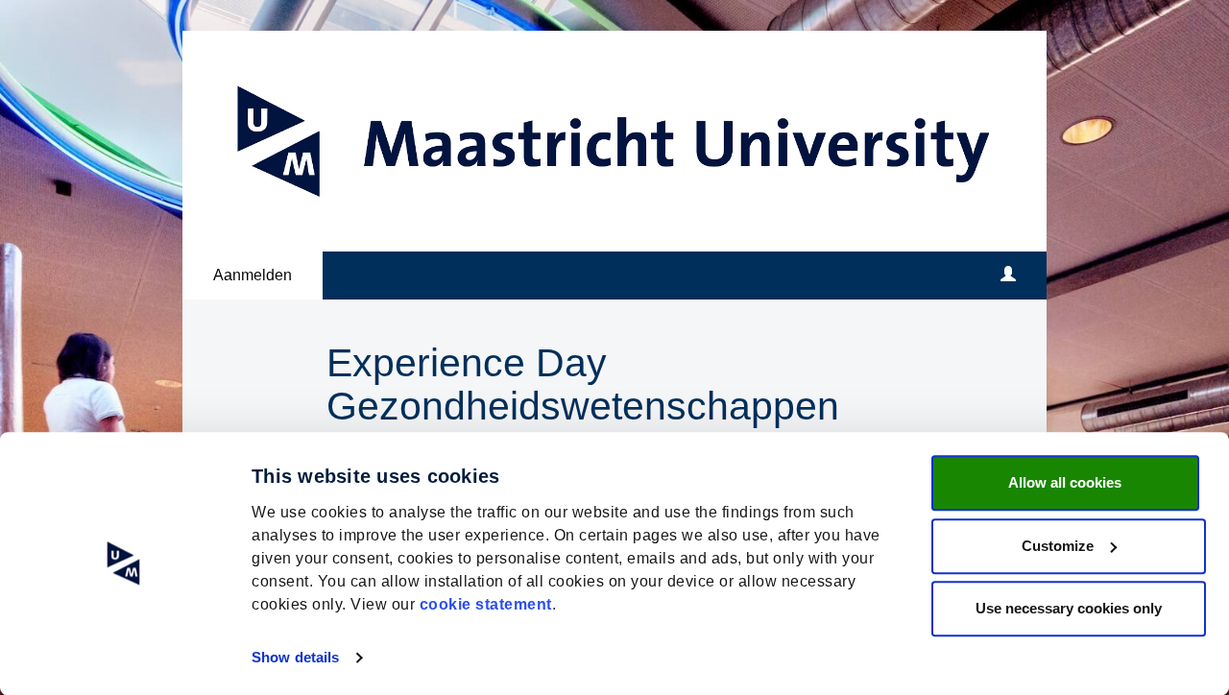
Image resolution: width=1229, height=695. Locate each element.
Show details (295, 657)
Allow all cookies (1064, 482)
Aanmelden (252, 275)
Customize (1058, 546)
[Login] (1008, 276)
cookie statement (486, 604)
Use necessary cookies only (1069, 608)
